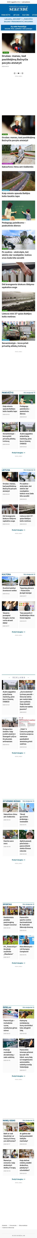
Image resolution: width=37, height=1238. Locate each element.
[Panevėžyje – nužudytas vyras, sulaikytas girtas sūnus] (10, 1013)
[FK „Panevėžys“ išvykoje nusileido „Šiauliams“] (10, 940)
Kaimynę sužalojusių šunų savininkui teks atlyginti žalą (26, 1025)
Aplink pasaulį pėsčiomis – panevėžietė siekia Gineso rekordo (25, 846)
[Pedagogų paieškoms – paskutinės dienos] (18, 210)
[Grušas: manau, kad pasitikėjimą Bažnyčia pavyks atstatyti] (18, 125)
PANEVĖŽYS (6, 190)
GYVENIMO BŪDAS (8, 52)
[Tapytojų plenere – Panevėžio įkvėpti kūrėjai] (27, 581)
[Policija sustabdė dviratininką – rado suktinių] (10, 1043)
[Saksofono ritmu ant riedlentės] (18, 43)
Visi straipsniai (28, 392)
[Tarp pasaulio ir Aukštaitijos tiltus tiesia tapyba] (27, 606)
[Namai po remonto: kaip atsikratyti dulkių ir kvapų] (10, 1153)
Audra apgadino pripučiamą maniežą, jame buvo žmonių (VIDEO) (26, 439)
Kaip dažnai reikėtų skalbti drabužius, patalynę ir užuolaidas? (25, 1165)
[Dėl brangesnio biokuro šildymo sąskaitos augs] (18, 272)
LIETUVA (5, 134)
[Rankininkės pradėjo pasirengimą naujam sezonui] (10, 910)
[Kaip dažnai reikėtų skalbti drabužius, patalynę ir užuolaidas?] (26, 1153)
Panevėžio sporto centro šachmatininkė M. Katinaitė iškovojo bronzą (26, 922)
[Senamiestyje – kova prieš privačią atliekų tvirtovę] (18, 331)
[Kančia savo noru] (10, 834)
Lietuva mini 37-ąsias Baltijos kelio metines (26, 518)
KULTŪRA (6, 574)
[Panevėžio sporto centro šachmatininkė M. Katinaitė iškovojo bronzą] (26, 910)
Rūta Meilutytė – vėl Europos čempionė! (26, 949)
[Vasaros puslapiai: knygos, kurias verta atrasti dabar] (10, 606)
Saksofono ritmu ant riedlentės (17, 167)
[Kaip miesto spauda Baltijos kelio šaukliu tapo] (18, 181)
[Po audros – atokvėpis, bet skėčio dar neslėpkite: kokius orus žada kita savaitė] (18, 240)
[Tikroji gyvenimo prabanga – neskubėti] (26, 807)
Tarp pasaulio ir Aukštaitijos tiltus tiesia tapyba (27, 615)
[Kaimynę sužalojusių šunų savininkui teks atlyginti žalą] (26, 1013)
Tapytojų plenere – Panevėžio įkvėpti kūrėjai (27, 590)
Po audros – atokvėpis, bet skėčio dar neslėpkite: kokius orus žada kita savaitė (17, 255)
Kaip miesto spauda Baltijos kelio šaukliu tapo (10, 408)
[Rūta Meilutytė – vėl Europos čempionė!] (26, 940)
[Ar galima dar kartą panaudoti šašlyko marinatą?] (26, 1126)
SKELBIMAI (28, 22)
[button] (14, 73)
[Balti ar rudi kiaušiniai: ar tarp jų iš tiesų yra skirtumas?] (10, 1126)
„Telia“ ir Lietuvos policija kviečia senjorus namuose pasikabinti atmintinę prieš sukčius (26, 736)
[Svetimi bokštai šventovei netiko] (10, 581)
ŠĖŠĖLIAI (7, 1007)
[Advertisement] (18, 96)
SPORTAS (7, 904)
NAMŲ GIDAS (9, 1120)
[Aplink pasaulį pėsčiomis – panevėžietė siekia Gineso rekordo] (26, 834)
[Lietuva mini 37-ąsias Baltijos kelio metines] (18, 301)
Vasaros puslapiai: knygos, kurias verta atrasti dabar (9, 618)
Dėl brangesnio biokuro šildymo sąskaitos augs (9, 518)
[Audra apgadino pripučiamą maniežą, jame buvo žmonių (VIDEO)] (27, 427)
